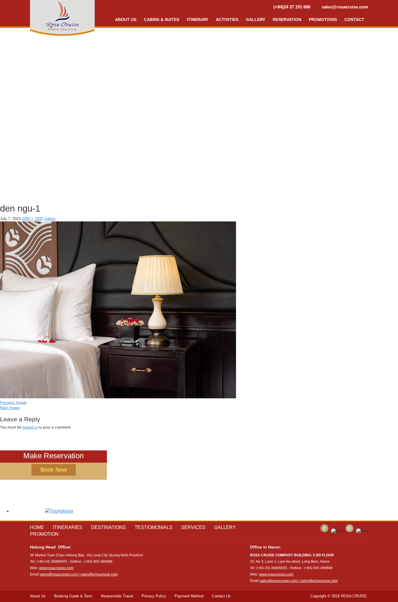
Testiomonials (153, 527)
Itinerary (197, 19)
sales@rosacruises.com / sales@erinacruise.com (79, 574)
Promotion (44, 534)
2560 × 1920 (32, 218)
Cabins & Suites (161, 19)
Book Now (53, 469)
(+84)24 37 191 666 (291, 6)
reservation (287, 19)
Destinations (108, 527)
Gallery (255, 19)
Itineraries (67, 527)
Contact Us (221, 596)
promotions (323, 19)
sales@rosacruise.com (345, 6)
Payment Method (189, 596)
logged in (30, 427)
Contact (354, 19)
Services (193, 527)
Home (37, 527)
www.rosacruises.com (56, 568)
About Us (38, 596)
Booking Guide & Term (73, 596)
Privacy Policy (154, 596)
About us (125, 19)
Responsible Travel (117, 596)
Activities (227, 19)
